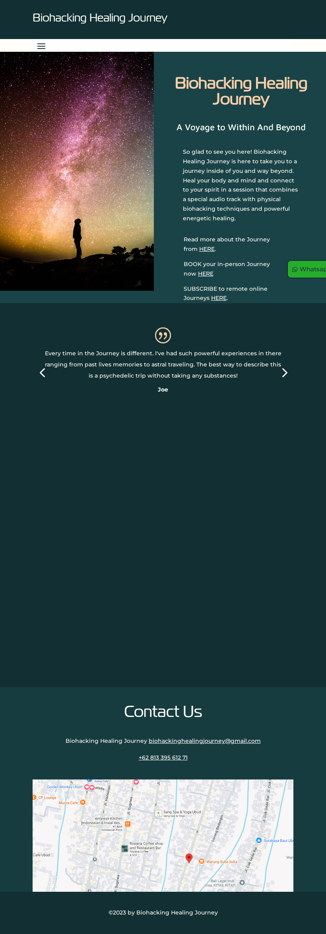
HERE (207, 249)
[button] (42, 373)
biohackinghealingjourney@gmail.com (205, 740)
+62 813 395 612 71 (163, 757)
